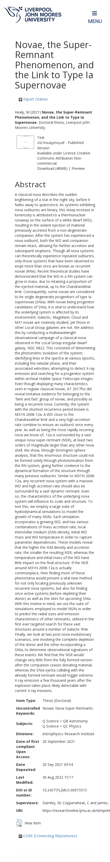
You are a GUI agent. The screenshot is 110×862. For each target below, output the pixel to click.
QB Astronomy (75, 721)
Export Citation (35, 99)
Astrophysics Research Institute (68, 733)
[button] (19, 823)
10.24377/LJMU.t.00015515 (64, 790)
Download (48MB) (52, 168)
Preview (78, 168)
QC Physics (72, 726)
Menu (95, 21)
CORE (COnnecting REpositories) (49, 835)
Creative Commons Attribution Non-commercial (63, 158)
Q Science (50, 721)
